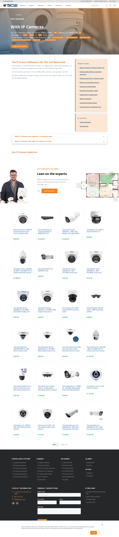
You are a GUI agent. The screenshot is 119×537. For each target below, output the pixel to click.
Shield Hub (90, 462)
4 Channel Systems (19, 462)
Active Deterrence (57, 37)
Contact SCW (90, 502)
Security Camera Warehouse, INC (96, 493)
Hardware (90, 476)
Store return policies (93, 496)
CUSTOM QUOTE (49, 191)
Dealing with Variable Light (88, 95)
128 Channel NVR (68, 477)
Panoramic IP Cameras (45, 471)
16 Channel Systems (20, 468)
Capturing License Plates (88, 86)
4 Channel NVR (67, 462)
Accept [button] (93, 532)
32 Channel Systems (20, 471)
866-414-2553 (18, 496)
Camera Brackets (85, 122)
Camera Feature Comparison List (90, 107)
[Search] (106, 5)
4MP (55, 32)
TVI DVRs (65, 479)
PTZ (40, 35)
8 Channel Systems (19, 465)
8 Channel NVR (67, 465)
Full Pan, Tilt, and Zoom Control (21, 40)
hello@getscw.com (20, 499)
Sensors (89, 465)
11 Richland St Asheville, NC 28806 (22, 493)
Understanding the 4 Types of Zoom (92, 78)
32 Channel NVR (67, 471)
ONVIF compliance (85, 99)
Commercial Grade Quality (88, 103)
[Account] (110, 5)
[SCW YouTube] (17, 503)
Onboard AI (36, 40)
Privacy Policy (90, 499)
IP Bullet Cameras (44, 462)
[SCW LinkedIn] (13, 503)
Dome (25, 35)
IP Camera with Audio (45, 474)
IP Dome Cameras (44, 465)
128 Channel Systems (20, 477)
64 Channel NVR (67, 474)
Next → (55, 444)
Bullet (31, 35)
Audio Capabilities (71, 37)
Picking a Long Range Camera (89, 82)
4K (80, 32)
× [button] (102, 524)
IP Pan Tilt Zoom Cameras (46, 468)
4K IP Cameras (42, 477)
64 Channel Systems (20, 474)
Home (12, 15)
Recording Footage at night (89, 91)
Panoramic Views (50, 40)
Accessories (42, 479)
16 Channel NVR (67, 468)
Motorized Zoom (85, 37)
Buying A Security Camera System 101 (92, 68)
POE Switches (84, 126)
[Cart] (114, 5)
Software (90, 473)
